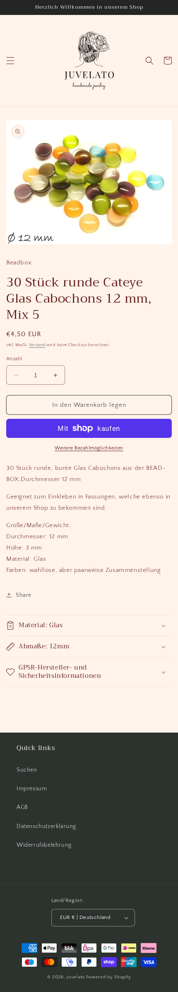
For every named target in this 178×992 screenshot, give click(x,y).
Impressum (32, 788)
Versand (37, 345)
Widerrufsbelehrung (44, 845)
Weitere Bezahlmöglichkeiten (89, 448)
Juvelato (76, 977)
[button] (10, 60)
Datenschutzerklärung (46, 826)
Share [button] (23, 595)
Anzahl (14, 359)
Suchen (27, 770)
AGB (22, 807)
